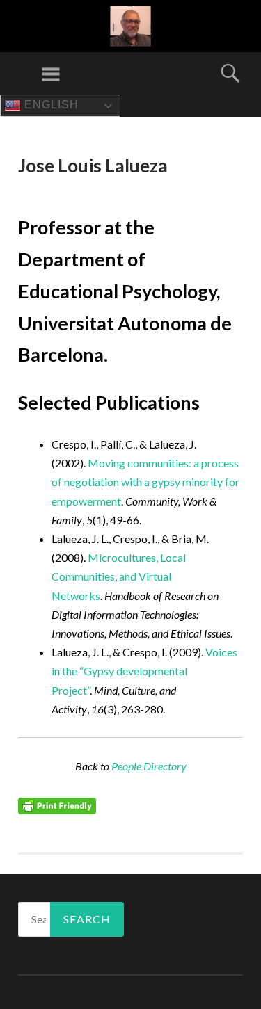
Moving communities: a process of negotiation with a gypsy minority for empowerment (145, 481)
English (50, 105)
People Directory (149, 766)
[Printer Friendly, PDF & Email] (57, 805)
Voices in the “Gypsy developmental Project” (144, 670)
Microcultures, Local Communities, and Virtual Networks (119, 576)
